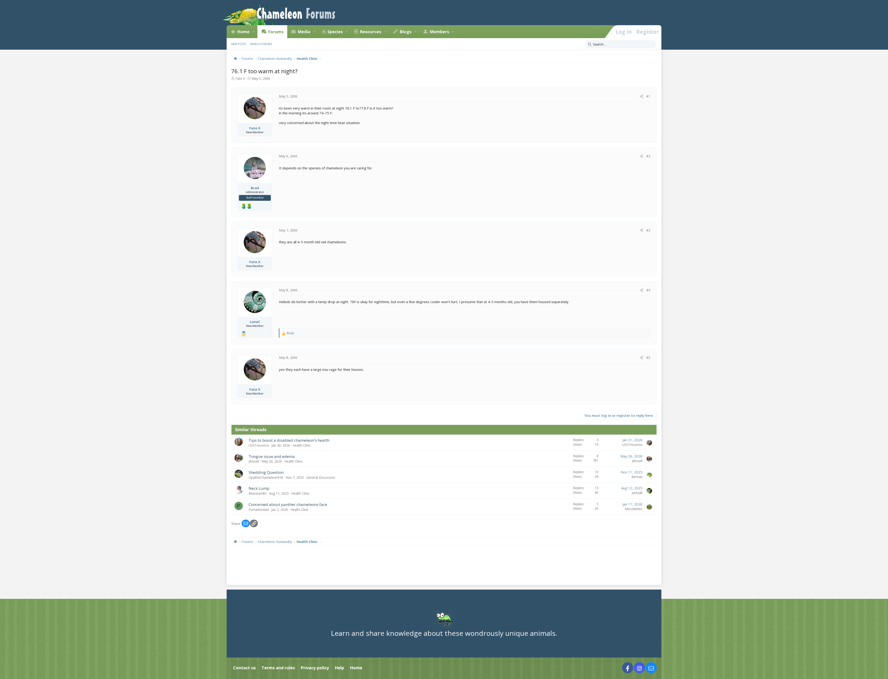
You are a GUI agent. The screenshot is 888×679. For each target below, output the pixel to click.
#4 (648, 290)
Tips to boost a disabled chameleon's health (289, 440)
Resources (370, 31)
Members (439, 31)
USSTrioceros (259, 445)
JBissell (254, 461)
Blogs (405, 31)
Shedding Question (266, 472)
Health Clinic (302, 445)
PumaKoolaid (259, 509)
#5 (648, 357)
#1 (648, 96)
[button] (253, 31)
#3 (648, 230)
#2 (648, 156)
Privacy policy (315, 667)
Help (339, 667)
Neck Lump (259, 488)
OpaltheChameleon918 (266, 477)
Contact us (244, 667)
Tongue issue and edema (272, 456)
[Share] (641, 96)
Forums (276, 31)
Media (304, 31)
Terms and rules (278, 667)
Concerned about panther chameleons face (288, 504)
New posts (238, 44)
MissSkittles (633, 509)
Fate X (240, 78)
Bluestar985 (258, 493)
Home (243, 31)
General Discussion (320, 477)
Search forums (261, 44)
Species (335, 31)
